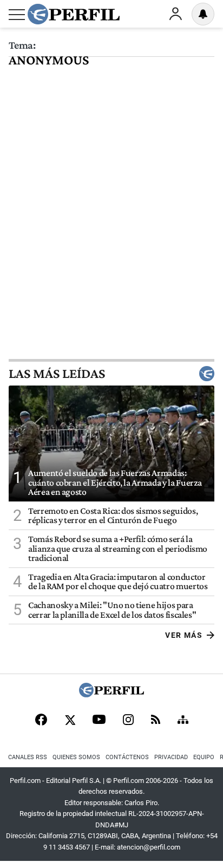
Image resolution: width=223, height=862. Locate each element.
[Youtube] (99, 720)
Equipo (203, 757)
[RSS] (155, 720)
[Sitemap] (183, 720)
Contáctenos (127, 757)
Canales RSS (27, 757)
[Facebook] (41, 721)
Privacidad (171, 757)
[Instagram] (128, 720)
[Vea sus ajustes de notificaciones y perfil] (203, 14)
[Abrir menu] (17, 14)
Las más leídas (57, 373)
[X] (69, 720)
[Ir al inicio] (74, 14)
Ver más (183, 635)
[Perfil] (111, 694)
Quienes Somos (76, 757)
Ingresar (175, 14)
